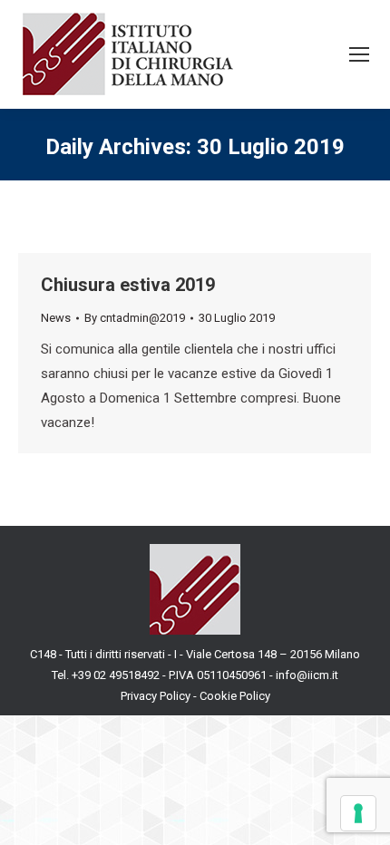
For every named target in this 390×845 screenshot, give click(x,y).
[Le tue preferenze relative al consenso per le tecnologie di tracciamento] (358, 813)
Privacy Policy (155, 696)
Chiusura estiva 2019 (128, 285)
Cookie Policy (235, 696)
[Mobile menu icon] (359, 54)
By (134, 318)
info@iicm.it (307, 675)
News (56, 318)
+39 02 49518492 (117, 675)
